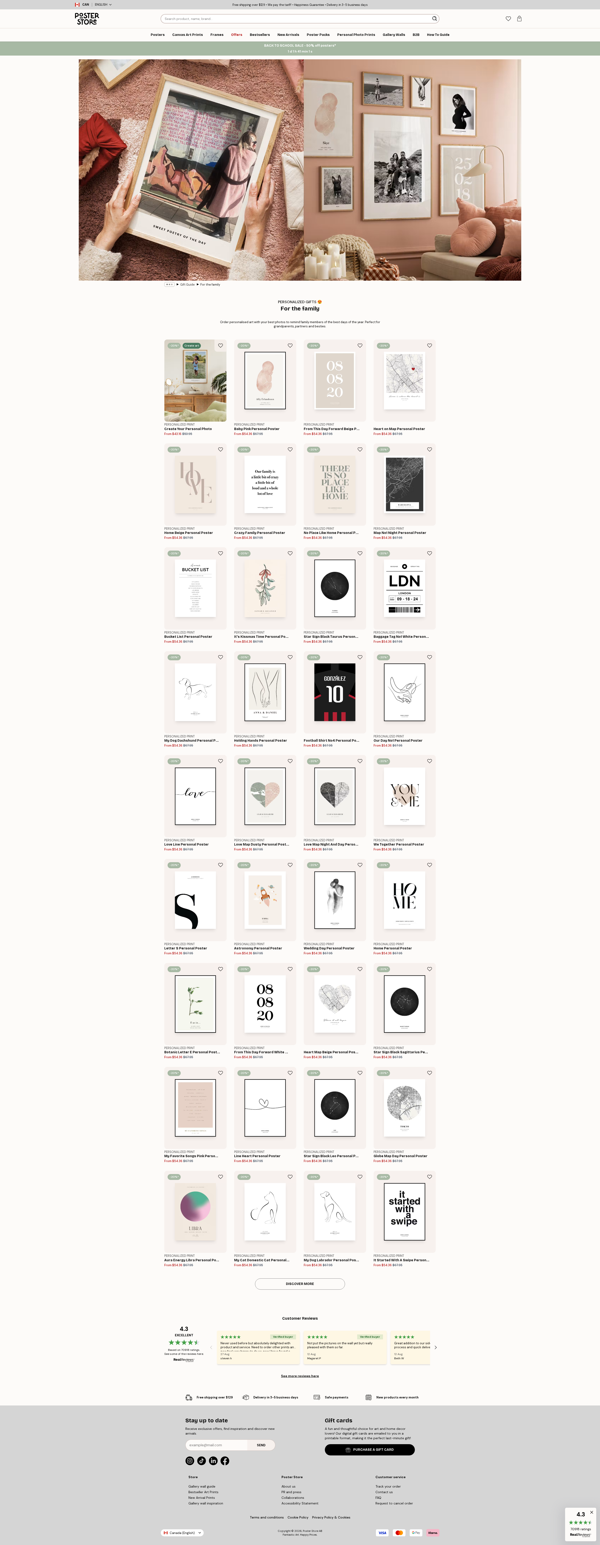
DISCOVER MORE (300, 1284)
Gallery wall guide (201, 1486)
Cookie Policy (298, 1517)
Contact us (384, 1492)
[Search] (435, 18)
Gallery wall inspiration (205, 1503)
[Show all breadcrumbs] (169, 284)
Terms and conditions (267, 1517)
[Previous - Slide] (211, 1347)
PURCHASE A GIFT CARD (373, 1450)
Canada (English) (182, 1533)
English (101, 5)
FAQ (378, 1498)
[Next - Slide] (435, 1347)
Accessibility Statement (300, 1503)
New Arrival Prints (201, 1498)
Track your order (388, 1486)
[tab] (508, 19)
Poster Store (310, 1531)
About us (288, 1486)
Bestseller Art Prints (203, 1492)
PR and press (291, 1492)
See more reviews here (300, 1376)
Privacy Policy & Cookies (331, 1517)
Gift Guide (187, 285)
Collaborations (292, 1498)
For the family (210, 285)
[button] (580, 1524)
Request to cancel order (394, 1503)
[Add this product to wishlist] (220, 346)
